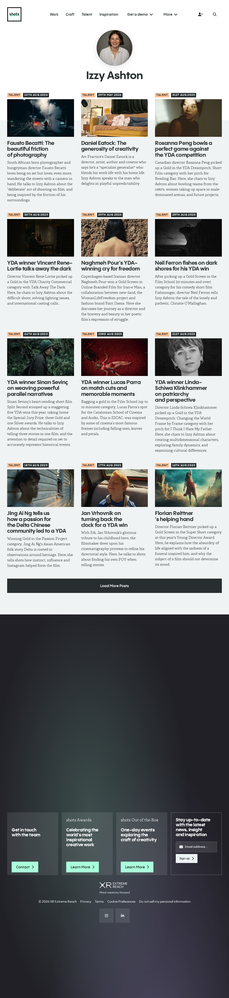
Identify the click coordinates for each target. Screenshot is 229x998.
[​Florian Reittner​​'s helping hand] (188, 488)
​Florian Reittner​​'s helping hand (174, 516)
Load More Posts (114, 586)
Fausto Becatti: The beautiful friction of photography (30, 149)
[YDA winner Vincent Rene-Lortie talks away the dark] (40, 238)
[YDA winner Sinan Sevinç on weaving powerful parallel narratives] (40, 357)
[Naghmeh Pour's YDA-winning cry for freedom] (114, 238)
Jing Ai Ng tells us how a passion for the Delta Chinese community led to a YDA (36, 522)
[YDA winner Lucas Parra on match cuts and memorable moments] (114, 357)
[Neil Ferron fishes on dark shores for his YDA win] (188, 238)
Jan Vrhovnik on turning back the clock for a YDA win (104, 519)
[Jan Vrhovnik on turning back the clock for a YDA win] (114, 488)
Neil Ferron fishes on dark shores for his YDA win (186, 265)
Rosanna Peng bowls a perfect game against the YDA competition (183, 149)
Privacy (85, 901)
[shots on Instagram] (106, 915)
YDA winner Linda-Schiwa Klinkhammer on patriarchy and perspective (181, 391)
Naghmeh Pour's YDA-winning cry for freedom (110, 265)
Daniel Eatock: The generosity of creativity (109, 146)
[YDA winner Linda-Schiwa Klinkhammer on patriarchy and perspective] (188, 357)
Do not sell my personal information (165, 901)
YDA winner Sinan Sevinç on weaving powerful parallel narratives (37, 388)
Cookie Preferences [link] (121, 901)
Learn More (80, 867)
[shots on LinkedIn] (122, 915)
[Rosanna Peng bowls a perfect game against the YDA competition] (188, 118)
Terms (99, 901)
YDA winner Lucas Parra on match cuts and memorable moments (111, 388)
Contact (23, 867)
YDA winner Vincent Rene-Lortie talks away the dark (39, 265)
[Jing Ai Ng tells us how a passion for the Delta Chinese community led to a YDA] (40, 488)
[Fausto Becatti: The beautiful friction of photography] (40, 118)
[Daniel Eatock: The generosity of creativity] (114, 118)
